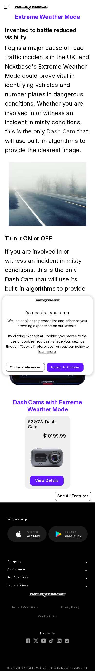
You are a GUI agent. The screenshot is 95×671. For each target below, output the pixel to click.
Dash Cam (61, 131)
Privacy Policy (70, 607)
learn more (47, 351)
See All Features (73, 496)
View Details (47, 480)
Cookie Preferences (25, 367)
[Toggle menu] (6, 6)
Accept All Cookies (65, 367)
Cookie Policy (47, 616)
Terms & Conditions (25, 607)
